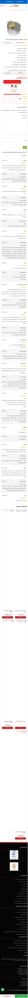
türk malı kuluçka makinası (21, 903)
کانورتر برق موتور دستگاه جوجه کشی (20, 611)
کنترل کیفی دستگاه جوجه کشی (20, 943)
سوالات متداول (24, 914)
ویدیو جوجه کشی (23, 909)
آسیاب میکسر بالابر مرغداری (21, 879)
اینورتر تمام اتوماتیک (22, 898)
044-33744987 (23, 986)
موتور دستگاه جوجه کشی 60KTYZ (8, 722)
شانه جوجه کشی (23, 891)
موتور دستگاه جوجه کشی (11, 9)
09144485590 (20, 969)
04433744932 (22, 388)
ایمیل (26, 140)
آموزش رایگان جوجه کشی (21, 934)
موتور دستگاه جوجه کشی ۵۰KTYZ (8, 611)
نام (26, 134)
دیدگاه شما (24, 118)
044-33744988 (23, 983)
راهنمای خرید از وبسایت (22, 912)
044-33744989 (23, 981)
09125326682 (21, 970)
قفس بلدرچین (24, 889)
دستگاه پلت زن (23, 884)
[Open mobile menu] (26, 5)
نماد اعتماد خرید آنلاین (22, 919)
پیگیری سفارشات (23, 926)
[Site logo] (14, 5)
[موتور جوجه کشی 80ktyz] (20, 670)
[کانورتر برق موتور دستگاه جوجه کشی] (20, 560)
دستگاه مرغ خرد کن (23, 881)
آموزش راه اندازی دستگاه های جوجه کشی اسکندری (16, 931)
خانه (26, 9)
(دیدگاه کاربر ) (17, 45)
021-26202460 (24, 984)
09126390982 (20, 73)
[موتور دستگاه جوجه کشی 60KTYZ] (7, 670)
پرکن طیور (25, 886)
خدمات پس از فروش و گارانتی (20, 917)
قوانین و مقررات (23, 922)
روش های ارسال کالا (22, 929)
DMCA (25, 952)
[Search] (4, 5)
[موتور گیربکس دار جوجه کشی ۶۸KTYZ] (20, 781)
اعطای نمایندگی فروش (22, 950)
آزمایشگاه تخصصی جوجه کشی (20, 940)
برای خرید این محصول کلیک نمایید (12, 82)
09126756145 (7, 73)
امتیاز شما (24, 115)
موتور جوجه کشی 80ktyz (21, 721)
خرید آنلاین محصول (21, 996)
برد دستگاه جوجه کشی (22, 893)
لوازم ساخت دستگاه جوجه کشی (20, 9)
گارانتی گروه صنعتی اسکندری (21, 945)
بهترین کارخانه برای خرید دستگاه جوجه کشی (17, 947)
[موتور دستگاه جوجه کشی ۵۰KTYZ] (7, 560)
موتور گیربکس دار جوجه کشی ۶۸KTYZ (20, 832)
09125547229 (22, 974)
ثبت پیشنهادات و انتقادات (21, 924)
